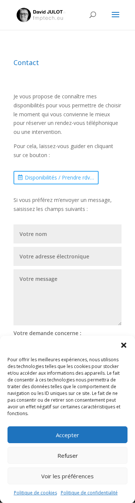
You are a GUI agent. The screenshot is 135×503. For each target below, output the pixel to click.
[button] (124, 345)
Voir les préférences (67, 476)
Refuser (67, 455)
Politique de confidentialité (89, 493)
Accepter (67, 435)
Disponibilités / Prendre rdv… (59, 177)
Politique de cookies (35, 493)
